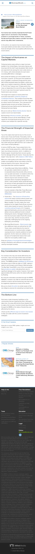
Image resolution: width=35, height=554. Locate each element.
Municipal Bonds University (26, 413)
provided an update (9, 269)
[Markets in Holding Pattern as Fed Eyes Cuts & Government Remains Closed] (7, 351)
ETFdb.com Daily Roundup (26, 393)
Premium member (15, 115)
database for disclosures (26, 261)
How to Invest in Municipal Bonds (13, 14)
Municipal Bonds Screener (8, 419)
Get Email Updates (9, 322)
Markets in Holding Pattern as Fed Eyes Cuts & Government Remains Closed (24, 351)
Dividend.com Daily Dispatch (26, 391)
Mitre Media (17, 545)
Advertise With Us (17, 548)
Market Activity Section (19, 111)
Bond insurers (24, 224)
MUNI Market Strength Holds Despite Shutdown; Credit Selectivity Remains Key (25, 374)
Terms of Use (22, 427)
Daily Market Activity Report (8, 417)
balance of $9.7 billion (26, 157)
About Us (3, 393)
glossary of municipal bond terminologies (19, 240)
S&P (30, 226)
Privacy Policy (22, 425)
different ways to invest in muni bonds (21, 312)
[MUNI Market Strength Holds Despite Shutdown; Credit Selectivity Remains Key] (7, 373)
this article (15, 286)
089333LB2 (8, 194)
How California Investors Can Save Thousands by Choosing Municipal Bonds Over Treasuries (25, 363)
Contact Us (4, 391)
